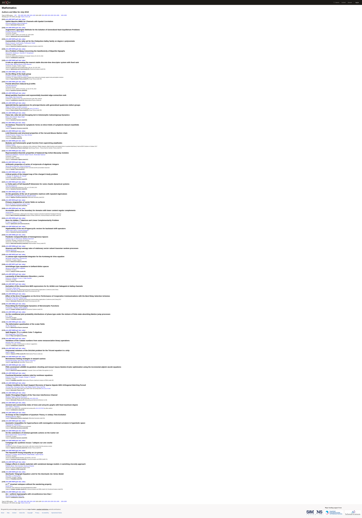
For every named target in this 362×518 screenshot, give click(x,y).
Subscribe (22, 513)
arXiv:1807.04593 (10, 322)
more (26, 16)
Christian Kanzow (11, 31)
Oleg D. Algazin (10, 352)
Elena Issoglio (19, 377)
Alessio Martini (22, 454)
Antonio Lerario (31, 195)
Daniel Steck (20, 31)
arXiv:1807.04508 (10, 150)
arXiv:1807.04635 (10, 356)
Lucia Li (20, 278)
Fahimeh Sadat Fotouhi (26, 154)
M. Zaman (23, 176)
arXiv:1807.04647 (10, 402)
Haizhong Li (17, 425)
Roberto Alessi (10, 466)
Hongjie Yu (9, 444)
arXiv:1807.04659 (10, 440)
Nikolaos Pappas (11, 397)
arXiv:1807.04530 (10, 192)
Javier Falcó (9, 230)
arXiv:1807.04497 (10, 103)
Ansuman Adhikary (11, 23)
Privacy (37, 513)
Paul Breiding (9, 195)
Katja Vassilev (28, 278)
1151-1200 (44, 15)
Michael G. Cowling (11, 454)
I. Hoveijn (8, 176)
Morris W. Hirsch (10, 204)
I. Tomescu (16, 406)
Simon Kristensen (25, 166)
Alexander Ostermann (12, 258)
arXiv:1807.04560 (10, 246)
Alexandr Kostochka (11, 496)
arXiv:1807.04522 (10, 172)
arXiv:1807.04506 (10, 141)
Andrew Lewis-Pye (30, 360)
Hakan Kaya (16, 288)
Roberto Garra (10, 377)
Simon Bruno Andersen (12, 166)
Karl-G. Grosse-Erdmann (21, 230)
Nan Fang (21, 360)
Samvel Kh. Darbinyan (12, 53)
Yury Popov (19, 334)
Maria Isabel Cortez (11, 434)
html (20, 19)
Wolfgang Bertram (11, 416)
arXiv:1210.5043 (39, 408)
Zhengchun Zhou (19, 387)
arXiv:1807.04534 (10, 208)
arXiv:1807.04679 (10, 481)
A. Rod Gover (18, 238)
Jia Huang (17, 342)
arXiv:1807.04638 (10, 365)
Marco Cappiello (20, 268)
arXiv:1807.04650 (10, 412)
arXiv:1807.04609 (10, 330)
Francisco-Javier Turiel (23, 204)
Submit (344, 2)
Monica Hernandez (11, 369)
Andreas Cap (9, 238)
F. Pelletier (9, 126)
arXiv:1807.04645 (10, 393)
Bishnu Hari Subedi (11, 117)
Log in (357, 2)
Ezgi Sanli (8, 298)
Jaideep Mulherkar (11, 250)
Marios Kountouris (21, 397)
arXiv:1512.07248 (45, 388)
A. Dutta (13, 222)
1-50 (15, 15)
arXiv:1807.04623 (10, 338)
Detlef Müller (31, 454)
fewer (22, 16)
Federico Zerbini (10, 145)
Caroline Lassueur (11, 75)
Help (8, 513)
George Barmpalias (11, 360)
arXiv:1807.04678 (10, 472)
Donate (350, 2)
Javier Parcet (39, 454)
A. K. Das (19, 222)
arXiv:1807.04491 (10, 81)
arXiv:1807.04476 (10, 39)
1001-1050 (26, 15)
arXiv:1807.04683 (10, 492)
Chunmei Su (23, 258)
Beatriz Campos (10, 43)
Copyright (30, 513)
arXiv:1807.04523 (10, 182)
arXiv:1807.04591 (10, 312)
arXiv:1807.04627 (10, 348)
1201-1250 (50, 15)
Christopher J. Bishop (12, 308)
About (2, 513)
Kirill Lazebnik (23, 308)
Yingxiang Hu (9, 425)
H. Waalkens (15, 176)
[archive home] (6, 2)
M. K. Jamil (9, 406)
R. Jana (8, 222)
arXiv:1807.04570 (10, 254)
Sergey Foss (20, 135)
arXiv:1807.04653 (10, 421)
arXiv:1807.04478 (10, 49)
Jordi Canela (19, 43)
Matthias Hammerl (28, 238)
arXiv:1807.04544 (10, 226)
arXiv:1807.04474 (10, 27)
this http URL (15, 289)
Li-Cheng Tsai (16, 476)
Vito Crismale (19, 466)
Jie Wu (8, 326)
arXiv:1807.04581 (10, 304)
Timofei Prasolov (10, 135)
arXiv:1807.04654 (10, 431)
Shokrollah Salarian (39, 154)
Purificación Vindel (29, 43)
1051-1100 (32, 15)
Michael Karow (18, 64)
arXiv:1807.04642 (10, 373)
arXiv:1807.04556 (10, 235)
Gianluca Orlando (29, 466)
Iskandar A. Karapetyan (27, 53)
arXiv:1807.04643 (10, 383)
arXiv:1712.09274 (34, 108)
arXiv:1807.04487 (10, 72)
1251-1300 (56, 15)
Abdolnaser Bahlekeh (12, 154)
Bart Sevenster (17, 97)
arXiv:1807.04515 (10, 162)
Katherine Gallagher (11, 278)
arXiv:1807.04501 (10, 122)
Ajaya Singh (21, 117)
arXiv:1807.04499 (10, 113)
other (23, 19)
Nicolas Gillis (9, 64)
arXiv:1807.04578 (10, 294)
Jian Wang (28, 387)
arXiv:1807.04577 (10, 284)
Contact (14, 513)
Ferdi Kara (9, 288)
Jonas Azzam (9, 212)
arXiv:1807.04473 (10, 19)
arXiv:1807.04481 (10, 60)
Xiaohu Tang (36, 387)
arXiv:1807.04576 (10, 274)
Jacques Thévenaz (22, 75)
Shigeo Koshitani (11, 107)
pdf (17, 19)
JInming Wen (9, 387)
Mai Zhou (13, 326)
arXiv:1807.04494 (10, 93)
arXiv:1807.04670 (10, 450)
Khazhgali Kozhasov (20, 195)
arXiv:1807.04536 (10, 218)
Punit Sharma (27, 64)
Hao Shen (9, 476)
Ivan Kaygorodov (11, 334)
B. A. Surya (9, 316)
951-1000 (20, 15)
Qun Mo (42, 387)
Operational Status (56, 513)
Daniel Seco (9, 486)
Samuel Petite (22, 434)
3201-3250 (64, 15)
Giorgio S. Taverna (29, 377)
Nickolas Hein (10, 342)
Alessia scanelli (10, 268)
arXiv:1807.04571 (10, 264)
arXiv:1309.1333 (34, 398)
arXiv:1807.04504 (10, 131)
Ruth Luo (21, 496)
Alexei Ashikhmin (22, 23)
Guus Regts (9, 97)
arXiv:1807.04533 (10, 200)
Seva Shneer (28, 135)
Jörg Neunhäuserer (11, 85)
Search (337, 2)
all (29, 16)
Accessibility (45, 513)
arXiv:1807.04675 (10, 462)
